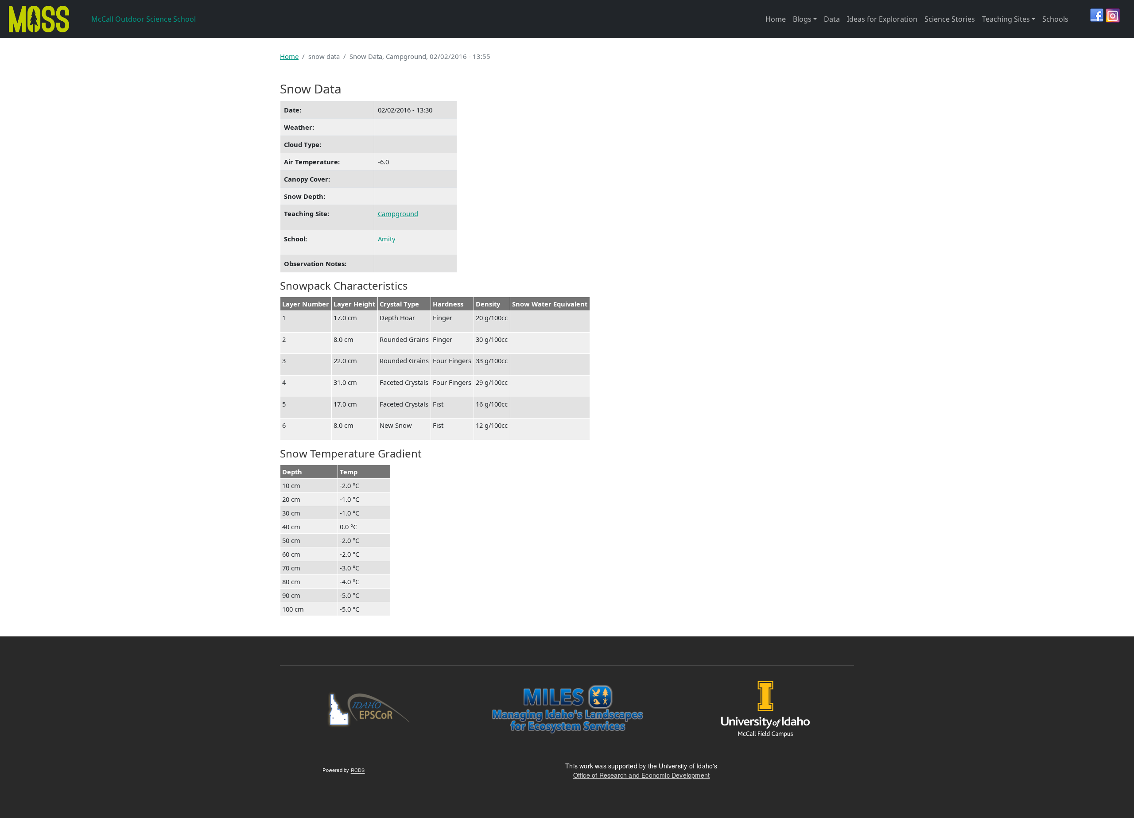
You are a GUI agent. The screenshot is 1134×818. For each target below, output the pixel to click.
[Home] (37, 19)
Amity (386, 238)
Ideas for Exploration (882, 19)
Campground (398, 213)
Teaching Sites (1006, 19)
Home (775, 19)
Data (832, 19)
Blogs (802, 19)
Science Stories (949, 19)
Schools (1055, 19)
